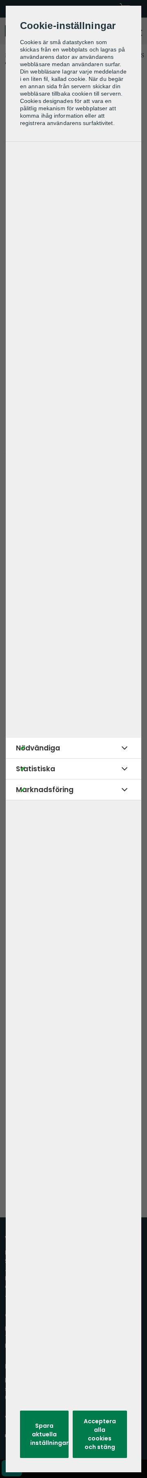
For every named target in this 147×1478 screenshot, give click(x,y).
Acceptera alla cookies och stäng (100, 1434)
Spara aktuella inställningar (49, 1434)
